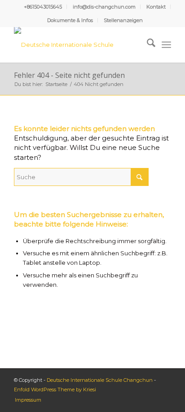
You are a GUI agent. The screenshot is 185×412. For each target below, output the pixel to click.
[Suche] (146, 45)
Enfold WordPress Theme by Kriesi (55, 389)
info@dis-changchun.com (104, 7)
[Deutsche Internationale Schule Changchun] (77, 45)
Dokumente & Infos (70, 20)
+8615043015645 (43, 7)
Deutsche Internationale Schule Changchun (100, 380)
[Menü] (166, 44)
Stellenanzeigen (123, 20)
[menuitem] (43, 7)
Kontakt (156, 7)
